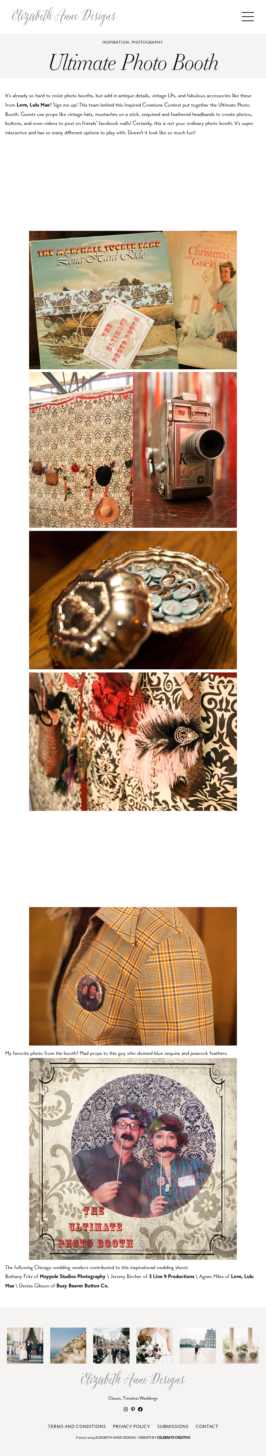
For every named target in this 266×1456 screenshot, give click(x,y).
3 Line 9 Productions (171, 1276)
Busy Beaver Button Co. (82, 1285)
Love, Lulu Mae (33, 104)
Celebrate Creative (173, 1438)
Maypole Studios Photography (73, 1276)
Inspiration (116, 42)
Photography (147, 42)
